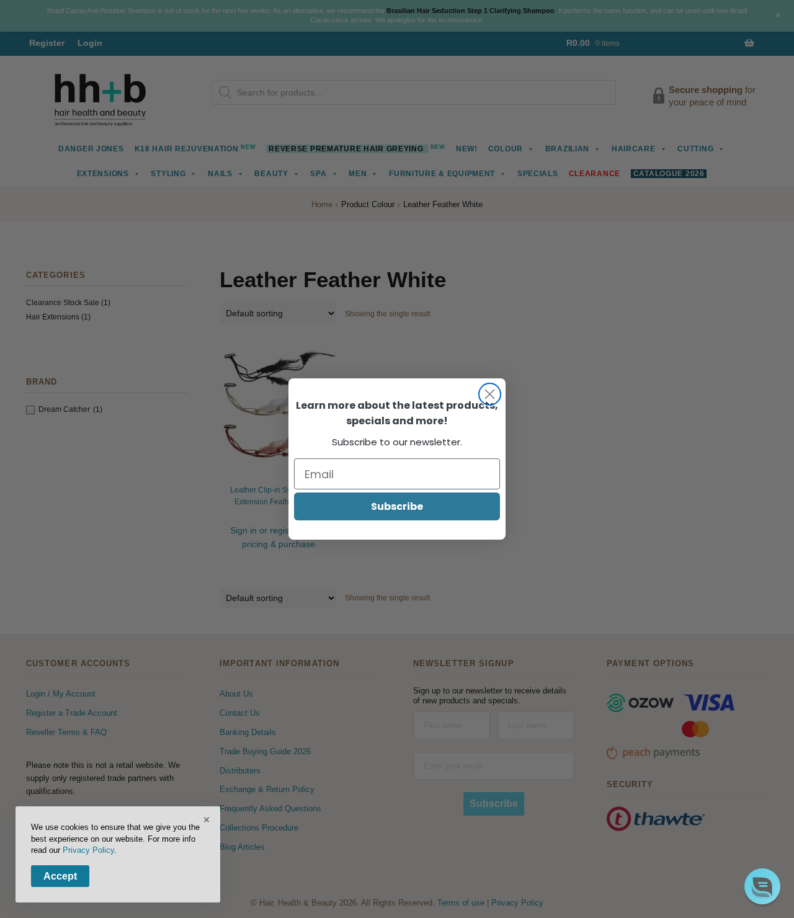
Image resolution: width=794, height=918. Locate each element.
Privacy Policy (88, 850)
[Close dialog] (490, 394)
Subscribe (397, 506)
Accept (60, 876)
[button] (762, 886)
